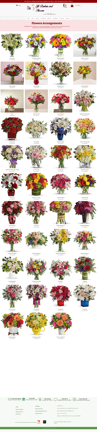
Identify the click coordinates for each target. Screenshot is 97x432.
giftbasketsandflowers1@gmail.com (67, 410)
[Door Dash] (38, 421)
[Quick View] (12, 45)
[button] (72, 5)
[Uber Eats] (44, 421)
